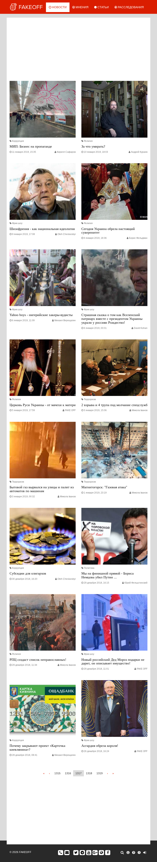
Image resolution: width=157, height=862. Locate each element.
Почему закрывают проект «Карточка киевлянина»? (37, 747)
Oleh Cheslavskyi (66, 234)
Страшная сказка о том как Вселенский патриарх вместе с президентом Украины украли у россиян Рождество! (111, 318)
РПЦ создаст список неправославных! (38, 660)
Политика (89, 568)
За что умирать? (93, 146)
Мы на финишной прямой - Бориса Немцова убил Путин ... (107, 575)
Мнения (81, 7)
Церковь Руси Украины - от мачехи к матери (43, 405)
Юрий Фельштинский (135, 582)
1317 (78, 773)
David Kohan (140, 328)
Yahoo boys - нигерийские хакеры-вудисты (41, 315)
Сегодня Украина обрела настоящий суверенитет (108, 231)
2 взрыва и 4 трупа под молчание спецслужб (114, 405)
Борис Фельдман (138, 238)
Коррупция (18, 141)
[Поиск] (122, 852)
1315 (57, 773)
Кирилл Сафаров (66, 152)
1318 (89, 773)
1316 (68, 773)
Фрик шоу (17, 223)
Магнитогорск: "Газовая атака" (104, 487)
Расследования (130, 7)
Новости (59, 7)
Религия (88, 141)
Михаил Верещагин (65, 320)
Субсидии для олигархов (28, 573)
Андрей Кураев (139, 152)
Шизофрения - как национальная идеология (42, 229)
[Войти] (144, 852)
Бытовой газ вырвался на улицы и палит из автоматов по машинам (42, 489)
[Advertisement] (78, 48)
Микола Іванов (139, 410)
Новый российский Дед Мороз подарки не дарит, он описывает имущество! (112, 661)
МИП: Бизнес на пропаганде (31, 146)
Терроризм (90, 399)
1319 (99, 773)
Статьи (103, 7)
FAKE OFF (70, 410)
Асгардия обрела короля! (99, 746)
